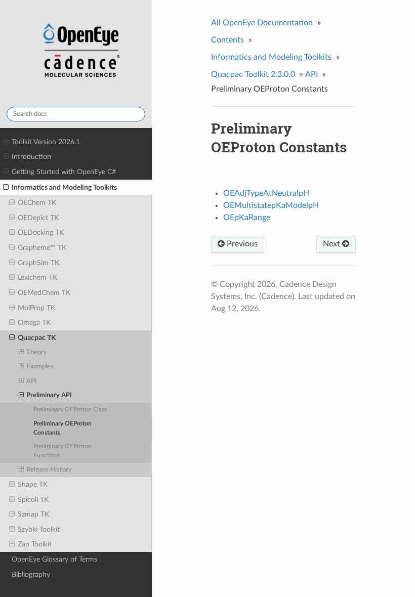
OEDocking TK (41, 232)
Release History (49, 469)
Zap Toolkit (35, 544)
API (31, 381)
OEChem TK (37, 202)
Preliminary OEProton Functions (62, 451)
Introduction (31, 156)
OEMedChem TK (44, 292)
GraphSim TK (38, 263)
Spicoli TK (33, 499)
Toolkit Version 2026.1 (46, 142)
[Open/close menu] (6, 142)
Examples (40, 366)
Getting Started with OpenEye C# (64, 172)
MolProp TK (36, 308)
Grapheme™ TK (42, 247)
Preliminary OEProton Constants (62, 428)
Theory (36, 352)
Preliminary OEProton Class (70, 409)
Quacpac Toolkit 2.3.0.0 (253, 74)
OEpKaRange (246, 218)
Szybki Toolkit (39, 529)
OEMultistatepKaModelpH (271, 205)
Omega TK (34, 322)
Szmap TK (33, 514)
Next (332, 244)
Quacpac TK (37, 338)
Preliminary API (49, 395)
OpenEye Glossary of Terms (54, 559)
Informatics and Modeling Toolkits (64, 187)
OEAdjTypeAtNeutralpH (266, 193)
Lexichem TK (37, 277)
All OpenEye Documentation (262, 23)
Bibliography (31, 574)
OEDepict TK (38, 218)
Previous (241, 244)
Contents (227, 40)
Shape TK (33, 484)
